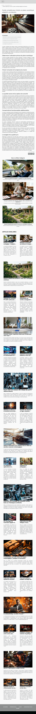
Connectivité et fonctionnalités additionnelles (11, 42)
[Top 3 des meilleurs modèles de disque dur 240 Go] (26, 573)
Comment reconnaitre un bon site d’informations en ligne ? (25, 689)
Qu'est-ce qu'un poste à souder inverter (14, 668)
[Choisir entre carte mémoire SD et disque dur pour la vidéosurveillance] (18, 380)
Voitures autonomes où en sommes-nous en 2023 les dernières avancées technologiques (17, 446)
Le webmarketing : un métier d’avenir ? (14, 614)
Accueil (3, 5)
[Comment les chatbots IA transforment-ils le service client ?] (10, 349)
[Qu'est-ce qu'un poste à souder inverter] (18, 659)
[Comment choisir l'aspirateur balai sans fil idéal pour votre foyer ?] (18, 325)
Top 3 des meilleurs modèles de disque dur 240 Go (26, 579)
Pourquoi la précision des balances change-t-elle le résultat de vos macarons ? (18, 201)
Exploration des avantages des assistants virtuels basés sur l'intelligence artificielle (17, 502)
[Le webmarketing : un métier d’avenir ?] (18, 604)
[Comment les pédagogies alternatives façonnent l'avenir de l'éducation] (26, 461)
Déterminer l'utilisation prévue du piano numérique (12, 37)
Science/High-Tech (8, 5)
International (13, 707)
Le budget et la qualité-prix (7, 43)
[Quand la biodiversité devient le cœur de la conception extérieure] (18, 214)
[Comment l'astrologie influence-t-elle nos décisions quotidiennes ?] (26, 349)
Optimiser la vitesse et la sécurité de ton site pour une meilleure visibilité (10, 412)
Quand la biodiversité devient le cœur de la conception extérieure (18, 224)
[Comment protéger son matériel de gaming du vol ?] (26, 627)
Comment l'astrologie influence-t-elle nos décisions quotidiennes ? (26, 356)
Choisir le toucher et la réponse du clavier (10, 38)
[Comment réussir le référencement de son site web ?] (10, 682)
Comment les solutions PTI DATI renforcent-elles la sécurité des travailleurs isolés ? (10, 300)
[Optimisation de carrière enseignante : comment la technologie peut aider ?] (26, 293)
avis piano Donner (27, 130)
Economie (5, 707)
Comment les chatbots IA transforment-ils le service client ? (10, 355)
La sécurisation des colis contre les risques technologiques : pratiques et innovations (15, 557)
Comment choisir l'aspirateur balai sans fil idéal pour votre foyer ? (17, 334)
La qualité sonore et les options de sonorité (10, 40)
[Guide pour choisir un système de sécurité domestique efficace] (10, 573)
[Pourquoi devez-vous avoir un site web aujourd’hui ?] (10, 627)
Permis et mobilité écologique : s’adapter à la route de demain (18, 178)
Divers (17, 708)
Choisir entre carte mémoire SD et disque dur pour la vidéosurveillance (17, 390)
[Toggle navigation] (3, 1)
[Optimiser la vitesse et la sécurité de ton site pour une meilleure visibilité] (10, 405)
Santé (20, 707)
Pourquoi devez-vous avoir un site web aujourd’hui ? (9, 634)
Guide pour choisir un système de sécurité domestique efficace (9, 579)
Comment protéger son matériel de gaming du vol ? (26, 634)
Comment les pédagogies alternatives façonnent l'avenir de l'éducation (26, 467)
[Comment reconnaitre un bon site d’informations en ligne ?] (26, 682)
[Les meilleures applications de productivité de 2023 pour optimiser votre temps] (10, 461)
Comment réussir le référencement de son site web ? (9, 688)
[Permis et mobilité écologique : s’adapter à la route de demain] (18, 168)
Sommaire (5, 35)
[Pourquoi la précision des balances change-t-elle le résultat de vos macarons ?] (18, 191)
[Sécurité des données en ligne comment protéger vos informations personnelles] (26, 405)
